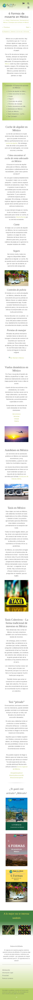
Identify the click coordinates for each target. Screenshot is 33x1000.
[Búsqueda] (28, 3)
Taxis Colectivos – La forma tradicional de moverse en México (17, 114)
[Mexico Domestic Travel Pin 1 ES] (16, 798)
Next (27, 27)
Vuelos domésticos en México (17, 106)
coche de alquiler (11, 143)
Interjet (16, 419)
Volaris (16, 421)
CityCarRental (20, 217)
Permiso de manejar (15, 104)
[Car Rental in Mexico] (16, 358)
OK (16, 997)
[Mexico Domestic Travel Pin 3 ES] (16, 870)
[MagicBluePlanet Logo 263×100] (9, 3)
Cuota (11, 96)
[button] (3, 930)
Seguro (11, 99)
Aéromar (16, 416)
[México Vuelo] (16, 427)
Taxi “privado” (12, 116)
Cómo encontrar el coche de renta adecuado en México (18, 94)
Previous (7, 27)
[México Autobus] (16, 484)
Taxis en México (13, 111)
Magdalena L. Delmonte (10, 31)
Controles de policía (15, 101)
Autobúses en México (15, 109)
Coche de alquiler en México (17, 91)
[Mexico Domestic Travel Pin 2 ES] (16, 834)
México (7, 64)
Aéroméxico (16, 414)
